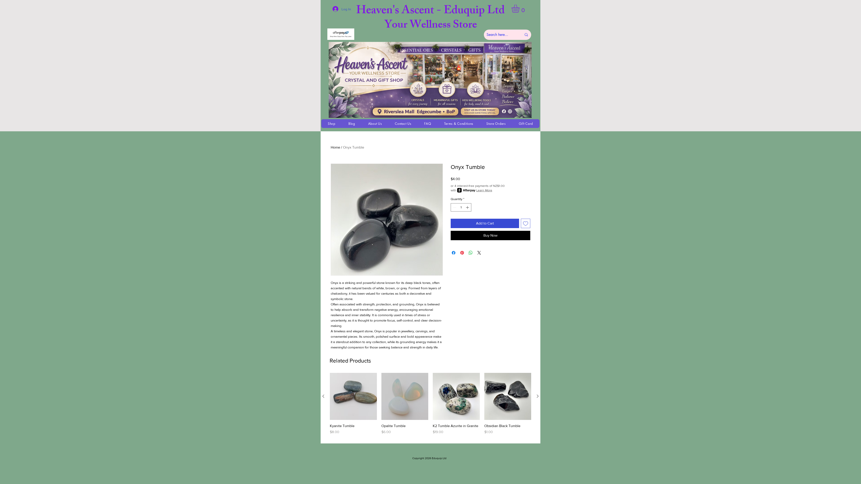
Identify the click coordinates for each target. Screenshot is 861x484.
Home (335, 147)
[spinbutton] (461, 207)
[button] (520, 8)
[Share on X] (479, 252)
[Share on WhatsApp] (470, 252)
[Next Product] (537, 396)
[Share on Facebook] (453, 252)
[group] (430, 406)
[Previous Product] (323, 396)
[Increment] (468, 207)
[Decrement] (454, 207)
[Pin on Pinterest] (462, 252)
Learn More (484, 190)
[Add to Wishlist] (525, 223)
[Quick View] (353, 396)
